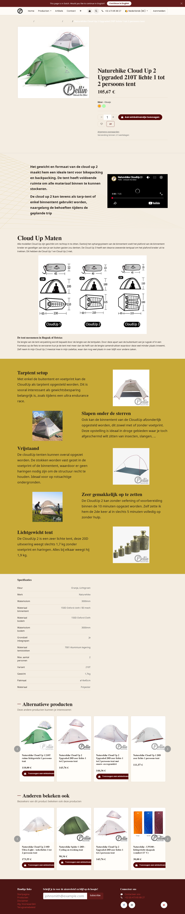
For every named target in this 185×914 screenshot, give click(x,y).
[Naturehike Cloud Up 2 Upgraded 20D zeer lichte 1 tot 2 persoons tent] (74, 733)
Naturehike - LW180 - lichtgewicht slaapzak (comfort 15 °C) (144, 849)
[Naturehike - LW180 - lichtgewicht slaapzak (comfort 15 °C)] (148, 825)
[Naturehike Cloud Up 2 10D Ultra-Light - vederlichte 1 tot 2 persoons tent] (37, 825)
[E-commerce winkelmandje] (89, 11)
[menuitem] (31, 11)
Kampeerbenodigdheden (48, 21)
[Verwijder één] (101, 117)
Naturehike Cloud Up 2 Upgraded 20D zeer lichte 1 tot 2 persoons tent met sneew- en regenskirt (109, 759)
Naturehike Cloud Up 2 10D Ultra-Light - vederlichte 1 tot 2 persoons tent (37, 849)
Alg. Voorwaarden (26, 903)
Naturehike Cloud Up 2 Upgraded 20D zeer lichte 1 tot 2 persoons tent (72, 758)
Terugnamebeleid (26, 907)
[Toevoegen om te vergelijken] (110, 124)
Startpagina (23, 894)
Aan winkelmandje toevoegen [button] (141, 117)
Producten (22, 897)
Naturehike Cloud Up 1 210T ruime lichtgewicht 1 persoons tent (37, 758)
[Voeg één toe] (114, 117)
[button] (96, 11)
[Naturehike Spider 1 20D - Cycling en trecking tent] (74, 825)
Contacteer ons (132, 894)
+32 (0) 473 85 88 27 (135, 897)
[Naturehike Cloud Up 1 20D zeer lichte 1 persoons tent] (148, 733)
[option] (92, 749)
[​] (124, 905)
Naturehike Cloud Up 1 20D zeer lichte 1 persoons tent (147, 756)
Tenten (67, 21)
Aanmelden (159, 10)
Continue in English (119, 3)
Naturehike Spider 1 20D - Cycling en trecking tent (72, 848)
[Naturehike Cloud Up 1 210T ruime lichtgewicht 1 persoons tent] (37, 733)
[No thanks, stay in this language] (181, 3)
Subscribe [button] (95, 895)
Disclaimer (22, 900)
